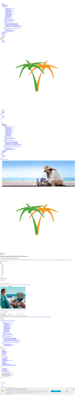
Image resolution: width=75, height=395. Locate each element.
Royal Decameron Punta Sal (9, 31)
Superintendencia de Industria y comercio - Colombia (9, 365)
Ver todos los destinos (5, 6)
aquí (21, 392)
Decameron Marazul (8, 14)
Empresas (3, 116)
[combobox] (73, 388)
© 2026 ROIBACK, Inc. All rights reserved (6, 387)
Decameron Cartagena (9, 128)
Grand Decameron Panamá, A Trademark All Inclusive (13, 146)
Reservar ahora (3, 253)
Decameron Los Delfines (9, 132)
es (2, 384)
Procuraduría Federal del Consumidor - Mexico (8, 364)
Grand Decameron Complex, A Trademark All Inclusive (13, 25)
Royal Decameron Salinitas (9, 21)
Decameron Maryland (9, 15)
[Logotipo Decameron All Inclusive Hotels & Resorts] (3, 2)
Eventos (3, 34)
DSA (13, 387)
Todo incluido (4, 150)
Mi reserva (2, 154)
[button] (27, 393)
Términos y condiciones (5, 358)
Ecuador (5, 18)
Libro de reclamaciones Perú (6, 371)
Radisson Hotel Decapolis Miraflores (11, 30)
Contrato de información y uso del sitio (7, 360)
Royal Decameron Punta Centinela (10, 20)
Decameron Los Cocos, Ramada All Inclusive (12, 143)
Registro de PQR (4, 368)
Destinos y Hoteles (4, 5)
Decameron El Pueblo (9, 29)
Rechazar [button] (66, 391)
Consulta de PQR (4, 369)
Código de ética (4, 362)
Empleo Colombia (4, 370)
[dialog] (37, 391)
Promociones (4, 4)
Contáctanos (3, 35)
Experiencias (4, 33)
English (3, 41)
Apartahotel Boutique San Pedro (10, 8)
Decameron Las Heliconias (9, 13)
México (5, 22)
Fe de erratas (4, 361)
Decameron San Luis (8, 17)
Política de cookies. (37, 392)
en (2, 385)
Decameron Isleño (8, 12)
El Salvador (5, 139)
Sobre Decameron (4, 352)
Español (3, 40)
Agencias (3, 36)
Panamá (5, 27)
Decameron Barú (8, 9)
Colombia (5, 7)
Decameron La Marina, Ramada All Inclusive (12, 24)
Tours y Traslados (4, 32)
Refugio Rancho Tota (8, 136)
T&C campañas (4, 359)
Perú (4, 28)
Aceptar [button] (56, 391)
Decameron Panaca (8, 16)
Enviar (1, 317)
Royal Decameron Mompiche (10, 19)
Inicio (3, 3)
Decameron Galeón (8, 11)
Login (1, 114)
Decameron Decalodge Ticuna (10, 129)
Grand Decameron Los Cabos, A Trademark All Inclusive (13, 26)
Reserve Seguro (4, 354)
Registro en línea (4, 351)
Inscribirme (10, 286)
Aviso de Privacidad (5, 357)
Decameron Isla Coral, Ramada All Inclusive (12, 23)
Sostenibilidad (4, 350)
